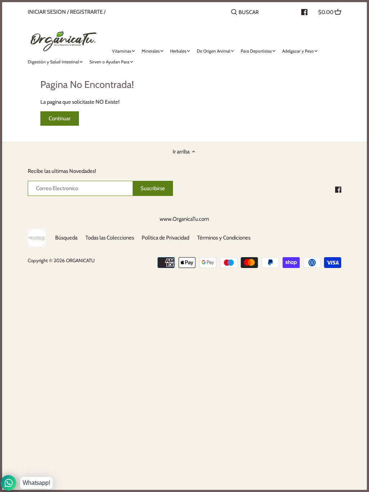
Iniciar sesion (47, 12)
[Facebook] (338, 189)
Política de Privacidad (165, 237)
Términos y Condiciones (223, 237)
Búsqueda (66, 237)
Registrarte (86, 12)
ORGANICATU (80, 260)
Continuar (60, 118)
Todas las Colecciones (109, 237)
